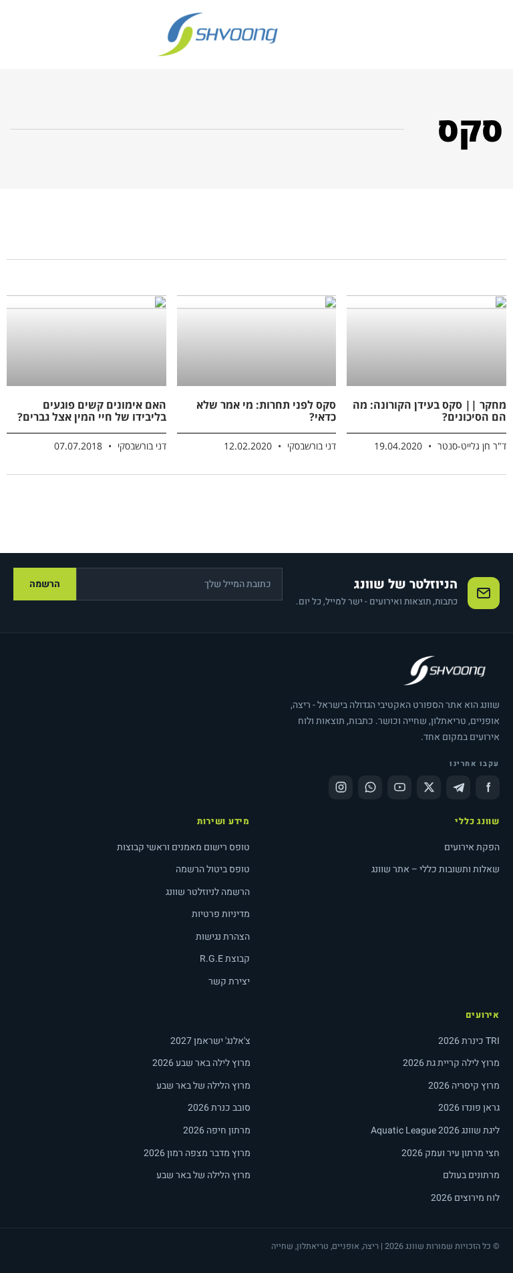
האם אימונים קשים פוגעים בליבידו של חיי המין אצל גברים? (91, 410)
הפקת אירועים (472, 847)
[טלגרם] (458, 787)
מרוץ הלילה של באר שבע (203, 1086)
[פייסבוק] (488, 787)
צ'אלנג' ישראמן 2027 (210, 1041)
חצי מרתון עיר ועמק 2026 (450, 1153)
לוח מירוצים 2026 (465, 1198)
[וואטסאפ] (370, 787)
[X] (429, 787)
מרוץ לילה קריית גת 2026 (451, 1063)
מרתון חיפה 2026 (216, 1130)
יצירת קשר (229, 981)
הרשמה (44, 584)
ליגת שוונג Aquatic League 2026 (435, 1130)
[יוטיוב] (399, 787)
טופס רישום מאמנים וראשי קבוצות (183, 847)
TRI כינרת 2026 (469, 1041)
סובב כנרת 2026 (219, 1108)
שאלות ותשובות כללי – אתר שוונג (435, 869)
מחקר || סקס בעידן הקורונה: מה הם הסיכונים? (429, 410)
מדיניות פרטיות (221, 914)
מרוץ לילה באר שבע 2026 (201, 1063)
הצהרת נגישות (223, 937)
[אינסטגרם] (341, 787)
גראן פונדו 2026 (469, 1108)
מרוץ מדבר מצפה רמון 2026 (197, 1153)
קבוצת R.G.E (225, 959)
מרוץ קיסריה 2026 (464, 1086)
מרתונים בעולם (471, 1175)
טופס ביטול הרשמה (213, 869)
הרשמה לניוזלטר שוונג (208, 892)
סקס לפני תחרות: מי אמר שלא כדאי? (266, 410)
